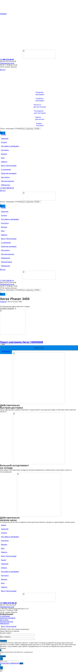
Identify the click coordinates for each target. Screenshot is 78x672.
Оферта (4, 44)
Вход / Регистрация (8, 48)
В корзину (6, 351)
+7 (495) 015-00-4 (8, 603)
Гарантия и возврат (9, 77)
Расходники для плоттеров (40, 112)
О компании (6, 73)
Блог (3, 40)
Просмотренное (7, 84)
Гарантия (4, 20)
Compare (2, 656)
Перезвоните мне (7, 63)
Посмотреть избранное (9, 663)
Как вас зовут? (5, 633)
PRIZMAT (3, 14)
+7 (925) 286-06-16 (7, 188)
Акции (3, 17)
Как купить (5, 80)
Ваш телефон (5, 637)
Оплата (4, 24)
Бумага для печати (39, 118)
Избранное (5, 88)
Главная (3, 302)
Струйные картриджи (39, 99)
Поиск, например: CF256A (10, 128)
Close (21, 663)
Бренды (4, 36)
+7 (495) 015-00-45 (7, 59)
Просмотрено (6, 262)
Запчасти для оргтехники (40, 106)
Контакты (5, 32)
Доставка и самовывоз (10, 28)
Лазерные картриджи (39, 93)
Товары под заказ (40, 124)
